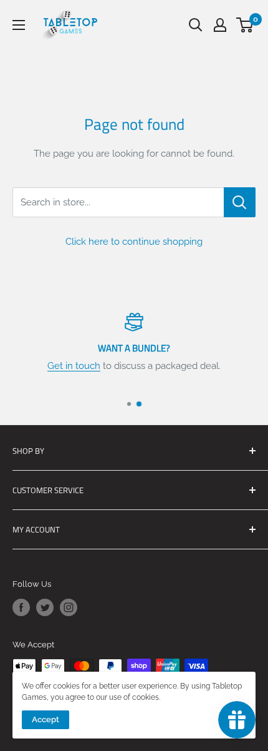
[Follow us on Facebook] (21, 607)
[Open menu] (18, 25)
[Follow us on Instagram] (68, 607)
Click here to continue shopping (134, 241)
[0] (245, 24)
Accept (45, 719)
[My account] (220, 25)
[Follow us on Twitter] (45, 607)
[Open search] (196, 25)
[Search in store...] (240, 202)
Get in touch (73, 365)
